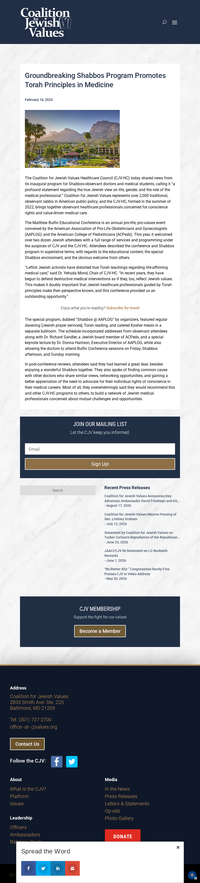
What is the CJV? (28, 789)
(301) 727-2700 (35, 719)
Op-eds (112, 811)
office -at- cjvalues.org (33, 727)
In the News (117, 789)
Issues (17, 804)
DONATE (122, 837)
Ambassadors (25, 835)
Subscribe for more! (123, 308)
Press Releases (121, 796)
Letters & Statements (127, 804)
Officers (18, 827)
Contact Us (27, 744)
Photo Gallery (119, 818)
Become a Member (100, 631)
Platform (19, 796)
